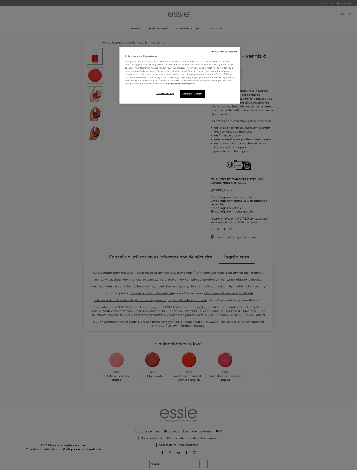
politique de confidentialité (181, 83)
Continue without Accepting (223, 52)
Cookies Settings (165, 93)
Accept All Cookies (192, 93)
